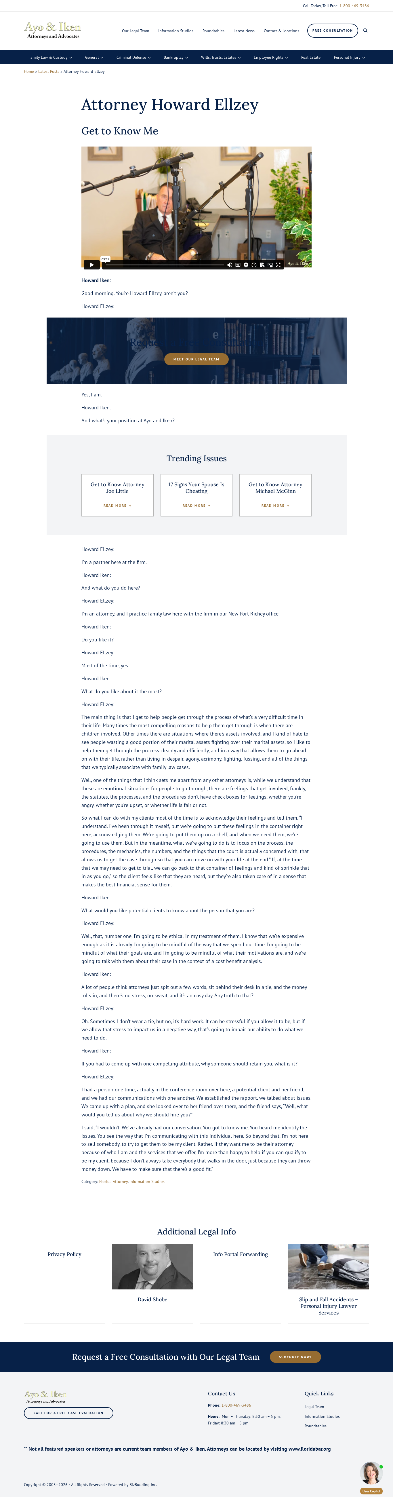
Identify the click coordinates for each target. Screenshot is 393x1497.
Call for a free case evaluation (69, 1413)
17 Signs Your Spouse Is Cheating (196, 487)
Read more (117, 506)
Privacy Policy (64, 1254)
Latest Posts (48, 71)
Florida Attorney (113, 1181)
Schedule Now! (295, 1356)
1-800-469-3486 (354, 5)
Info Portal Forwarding (240, 1254)
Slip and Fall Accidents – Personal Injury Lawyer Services (328, 1306)
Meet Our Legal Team (196, 359)
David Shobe (152, 1299)
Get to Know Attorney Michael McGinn (275, 487)
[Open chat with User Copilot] (371, 1473)
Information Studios (147, 1181)
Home (29, 71)
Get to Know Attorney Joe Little (117, 487)
